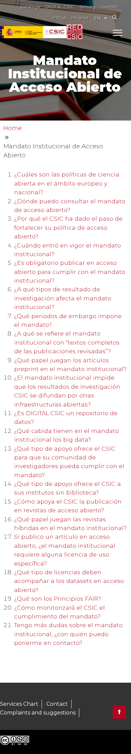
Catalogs (30, 6)
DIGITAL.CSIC (60, 6)
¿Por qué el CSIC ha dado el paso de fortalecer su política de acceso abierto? (68, 227)
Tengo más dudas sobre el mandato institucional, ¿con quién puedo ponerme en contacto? (68, 633)
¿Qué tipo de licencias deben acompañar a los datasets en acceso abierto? (69, 581)
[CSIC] (33, 32)
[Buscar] (115, 17)
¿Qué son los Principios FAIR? (57, 598)
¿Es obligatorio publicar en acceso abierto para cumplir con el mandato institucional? (69, 271)
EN (97, 18)
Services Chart (19, 704)
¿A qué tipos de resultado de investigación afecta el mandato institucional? (62, 298)
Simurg (88, 6)
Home (12, 128)
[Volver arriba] (119, 712)
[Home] (75, 32)
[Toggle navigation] (118, 32)
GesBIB (109, 6)
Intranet (80, 17)
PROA (59, 17)
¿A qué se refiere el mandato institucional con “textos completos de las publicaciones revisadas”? (67, 342)
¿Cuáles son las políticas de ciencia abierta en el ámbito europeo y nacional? (66, 183)
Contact (57, 704)
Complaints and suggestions (38, 712)
